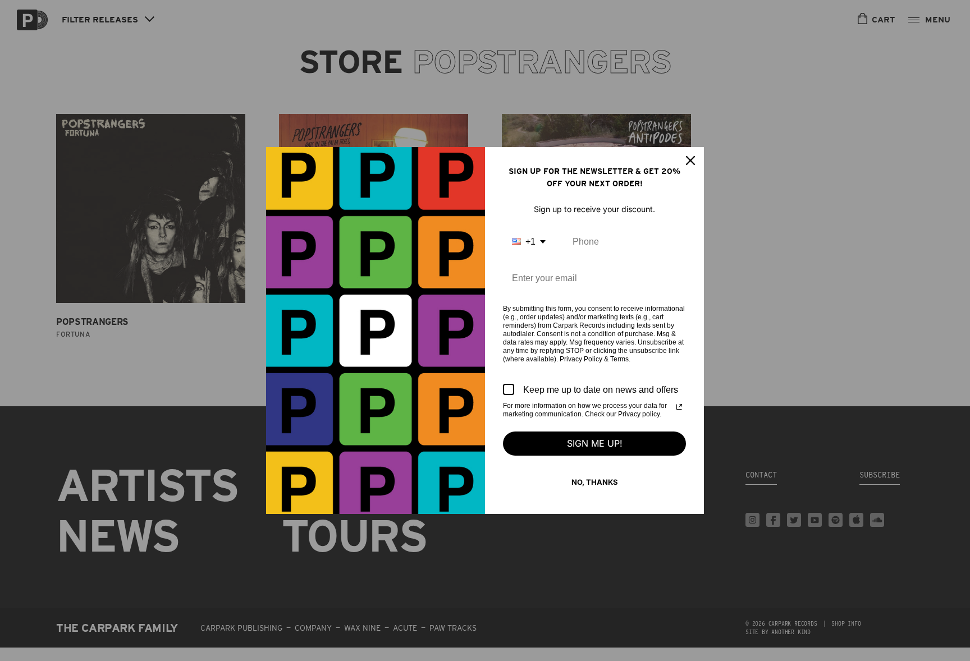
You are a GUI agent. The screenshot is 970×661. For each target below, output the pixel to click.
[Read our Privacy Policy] (679, 407)
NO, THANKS (594, 482)
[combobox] (529, 241)
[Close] (690, 160)
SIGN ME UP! (595, 443)
